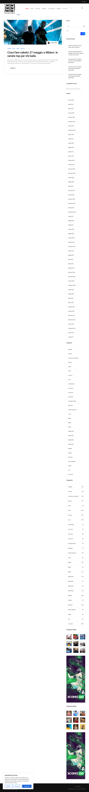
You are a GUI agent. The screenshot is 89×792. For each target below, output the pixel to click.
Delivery (70, 362)
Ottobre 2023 (71, 207)
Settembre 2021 (72, 246)
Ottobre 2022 (71, 229)
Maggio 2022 (71, 233)
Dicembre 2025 (71, 117)
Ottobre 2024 (71, 177)
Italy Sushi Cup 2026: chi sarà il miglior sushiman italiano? (75, 46)
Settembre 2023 (72, 212)
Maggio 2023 (71, 220)
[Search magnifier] (82, 8)
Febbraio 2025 (71, 160)
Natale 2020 (71, 431)
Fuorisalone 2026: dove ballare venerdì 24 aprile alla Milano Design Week (75, 76)
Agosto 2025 (71, 134)
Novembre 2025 (71, 121)
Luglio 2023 (70, 216)
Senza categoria (72, 461)
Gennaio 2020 (71, 311)
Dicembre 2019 (71, 315)
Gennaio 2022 (71, 237)
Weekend (59, 8)
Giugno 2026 (71, 100)
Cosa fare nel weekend (73, 358)
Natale (27, 8)
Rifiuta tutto (17, 786)
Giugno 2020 (71, 289)
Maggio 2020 (71, 293)
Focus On (70, 375)
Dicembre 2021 (71, 242)
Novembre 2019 (71, 319)
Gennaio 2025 (71, 164)
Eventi (32, 8)
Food (69, 379)
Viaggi (69, 465)
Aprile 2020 (70, 298)
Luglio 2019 (70, 337)
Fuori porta (70, 388)
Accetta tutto (27, 786)
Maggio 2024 (71, 181)
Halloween (70, 405)
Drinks (69, 366)
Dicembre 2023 (71, 199)
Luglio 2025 (70, 138)
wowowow (70, 474)
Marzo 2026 (71, 108)
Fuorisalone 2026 (72, 401)
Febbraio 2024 (71, 190)
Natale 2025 (71, 444)
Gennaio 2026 (71, 113)
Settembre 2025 (72, 130)
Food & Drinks (51, 8)
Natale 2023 (71, 439)
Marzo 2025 (71, 156)
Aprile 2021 (70, 259)
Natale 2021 (71, 435)
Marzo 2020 (71, 302)
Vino (69, 470)
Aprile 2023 (70, 225)
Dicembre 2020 (71, 272)
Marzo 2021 (71, 263)
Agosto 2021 (71, 250)
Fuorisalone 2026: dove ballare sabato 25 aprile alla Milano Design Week (75, 68)
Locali (69, 414)
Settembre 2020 (72, 285)
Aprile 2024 (70, 186)
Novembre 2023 (71, 203)
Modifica (8, 786)
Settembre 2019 (72, 328)
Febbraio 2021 (71, 268)
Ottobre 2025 (71, 125)
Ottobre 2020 (71, 281)
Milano (69, 418)
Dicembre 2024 (71, 169)
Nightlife (44, 8)
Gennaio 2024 (71, 194)
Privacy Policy (78, 786)
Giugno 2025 (71, 143)
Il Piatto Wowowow (72, 409)
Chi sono (65, 8)
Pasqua (70, 452)
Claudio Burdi (54, 42)
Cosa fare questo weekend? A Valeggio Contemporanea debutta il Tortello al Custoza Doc (75, 53)
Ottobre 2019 (71, 324)
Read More (12, 68)
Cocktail (70, 353)
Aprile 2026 (70, 104)
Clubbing (70, 349)
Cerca (67, 30)
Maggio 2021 (71, 255)
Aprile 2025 (70, 151)
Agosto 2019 (71, 332)
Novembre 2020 (71, 276)
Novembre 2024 (71, 173)
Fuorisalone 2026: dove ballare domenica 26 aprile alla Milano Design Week (75, 61)
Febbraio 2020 (71, 306)
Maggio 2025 (71, 147)
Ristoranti (38, 8)
